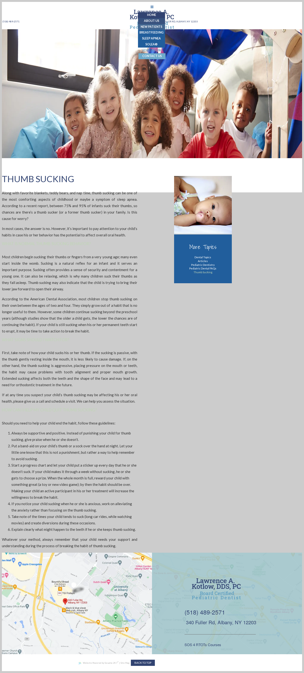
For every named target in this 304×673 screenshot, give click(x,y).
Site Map (125, 663)
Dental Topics (203, 257)
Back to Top (142, 662)
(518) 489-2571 (205, 612)
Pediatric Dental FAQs (202, 268)
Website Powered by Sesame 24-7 (101, 662)
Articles (203, 261)
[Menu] (152, 7)
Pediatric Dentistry (203, 264)
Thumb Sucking (203, 272)
